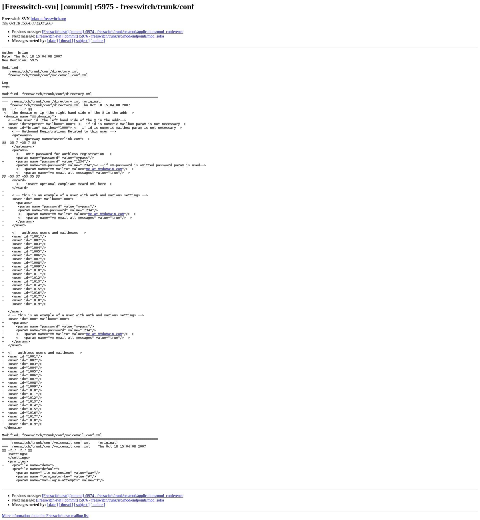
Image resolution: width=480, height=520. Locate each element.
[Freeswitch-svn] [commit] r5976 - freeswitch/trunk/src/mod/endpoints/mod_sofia (100, 36)
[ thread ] (66, 40)
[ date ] (52, 40)
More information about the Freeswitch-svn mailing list (45, 516)
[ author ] (97, 40)
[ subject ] (82, 40)
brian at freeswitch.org (48, 18)
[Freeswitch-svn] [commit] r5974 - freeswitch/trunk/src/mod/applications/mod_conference (112, 32)
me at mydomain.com (104, 169)
